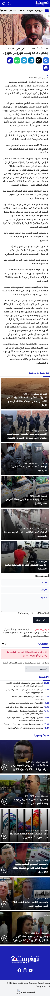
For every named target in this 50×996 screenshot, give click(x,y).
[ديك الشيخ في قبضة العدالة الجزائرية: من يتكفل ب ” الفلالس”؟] (25, 825)
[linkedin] (31, 60)
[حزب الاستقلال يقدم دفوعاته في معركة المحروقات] (25, 698)
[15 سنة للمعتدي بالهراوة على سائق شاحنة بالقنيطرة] (25, 557)
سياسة (30, 10)
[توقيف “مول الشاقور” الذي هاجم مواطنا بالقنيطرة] (25, 524)
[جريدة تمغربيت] (42, 3)
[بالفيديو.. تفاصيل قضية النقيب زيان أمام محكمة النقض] (25, 893)
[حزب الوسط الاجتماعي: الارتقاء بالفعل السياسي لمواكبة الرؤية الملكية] (25, 691)
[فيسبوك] (19, 970)
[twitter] (39, 60)
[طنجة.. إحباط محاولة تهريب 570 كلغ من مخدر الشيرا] (25, 492)
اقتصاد (21, 10)
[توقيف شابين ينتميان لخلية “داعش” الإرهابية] (25, 459)
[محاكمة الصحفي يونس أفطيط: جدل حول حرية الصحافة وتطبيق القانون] (25, 756)
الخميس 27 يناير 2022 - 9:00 (38, 78)
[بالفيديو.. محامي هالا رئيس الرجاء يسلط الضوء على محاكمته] (25, 791)
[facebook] (46, 60)
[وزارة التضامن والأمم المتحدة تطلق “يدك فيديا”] (25, 724)
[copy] (10, 60)
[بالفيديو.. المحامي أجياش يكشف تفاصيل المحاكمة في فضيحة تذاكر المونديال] (25, 859)
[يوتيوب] (30, 970)
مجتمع (12, 10)
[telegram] (24, 60)
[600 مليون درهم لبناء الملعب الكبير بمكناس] (25, 703)
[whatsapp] (17, 60)
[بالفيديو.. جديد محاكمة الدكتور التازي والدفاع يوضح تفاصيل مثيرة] (25, 927)
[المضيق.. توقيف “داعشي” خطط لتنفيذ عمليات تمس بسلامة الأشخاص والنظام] (25, 426)
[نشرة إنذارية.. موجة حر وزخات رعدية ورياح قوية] (25, 707)
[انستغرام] (25, 970)
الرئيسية (38, 10)
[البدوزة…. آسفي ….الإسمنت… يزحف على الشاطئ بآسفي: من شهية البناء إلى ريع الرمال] (25, 393)
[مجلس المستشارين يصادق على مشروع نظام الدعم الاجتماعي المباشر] (25, 712)
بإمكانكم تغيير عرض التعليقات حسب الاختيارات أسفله (26, 663)
